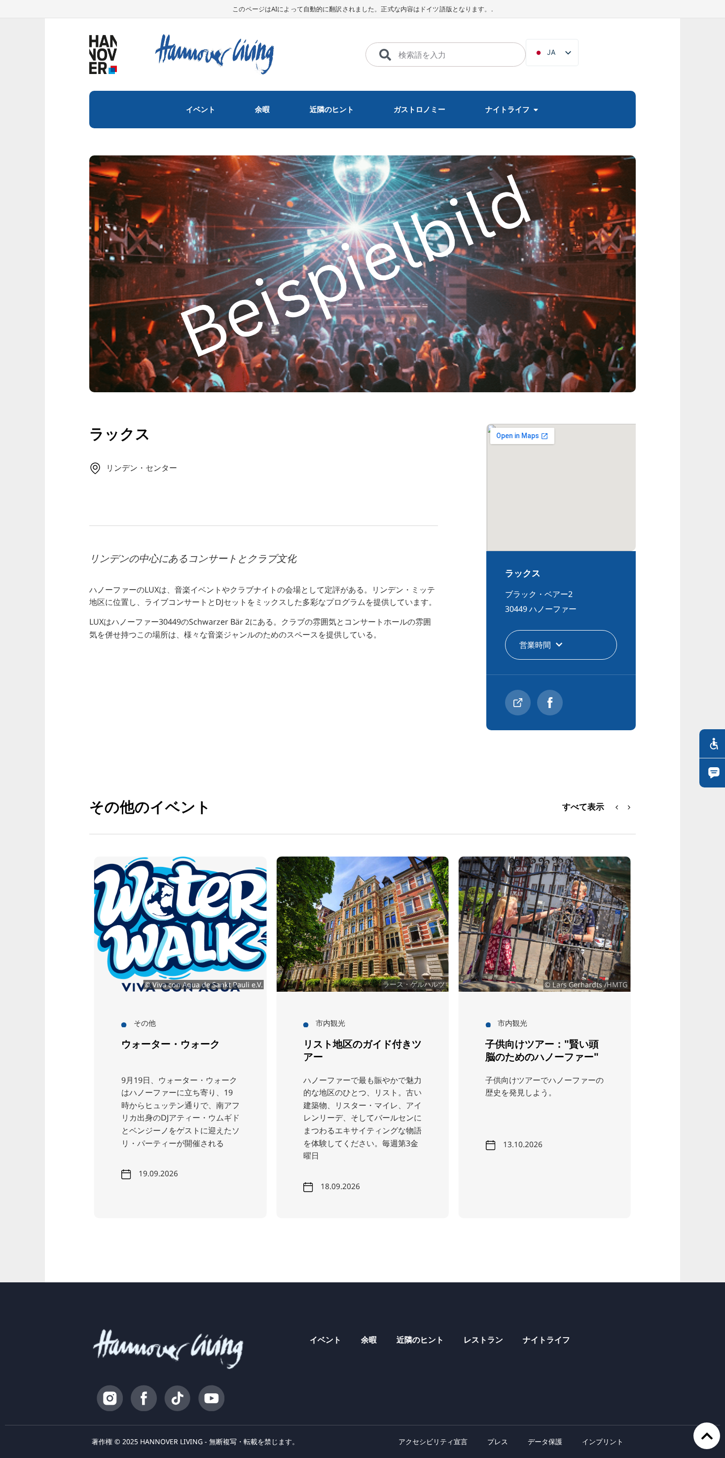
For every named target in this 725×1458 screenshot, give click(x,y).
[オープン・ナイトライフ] (536, 109)
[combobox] (445, 54)
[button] (629, 807)
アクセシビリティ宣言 (433, 1441)
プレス (497, 1441)
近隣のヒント (420, 1339)
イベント (325, 1339)
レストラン (483, 1339)
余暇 (369, 1339)
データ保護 (545, 1441)
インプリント (602, 1441)
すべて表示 (583, 806)
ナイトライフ (546, 1339)
